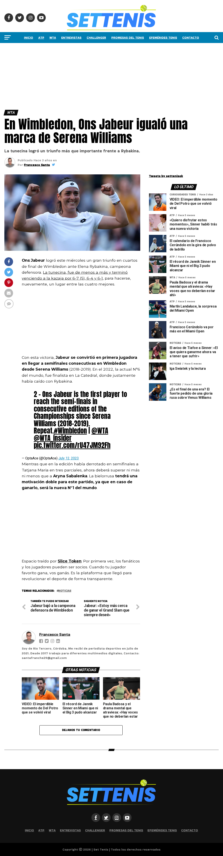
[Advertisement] (111, 75)
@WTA (99, 431)
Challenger (96, 37)
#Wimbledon (70, 431)
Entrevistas (71, 37)
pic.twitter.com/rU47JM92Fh (72, 445)
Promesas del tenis (127, 37)
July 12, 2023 (68, 458)
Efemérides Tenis (163, 37)
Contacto (190, 37)
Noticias (64, 591)
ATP (41, 37)
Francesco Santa (37, 165)
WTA (52, 37)
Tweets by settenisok (166, 176)
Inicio (28, 37)
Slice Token (69, 561)
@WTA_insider (53, 438)
